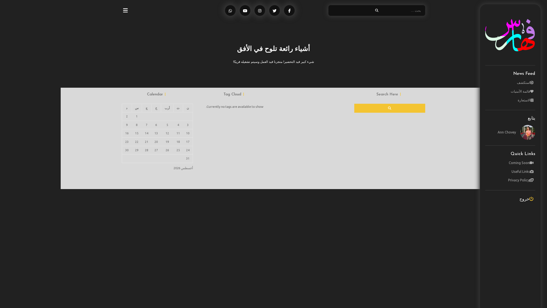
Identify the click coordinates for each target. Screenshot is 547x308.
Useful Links (521, 171)
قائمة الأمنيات (520, 91)
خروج (524, 198)
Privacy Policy (518, 180)
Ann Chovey (507, 132)
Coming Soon (519, 163)
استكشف (523, 82)
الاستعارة (524, 100)
